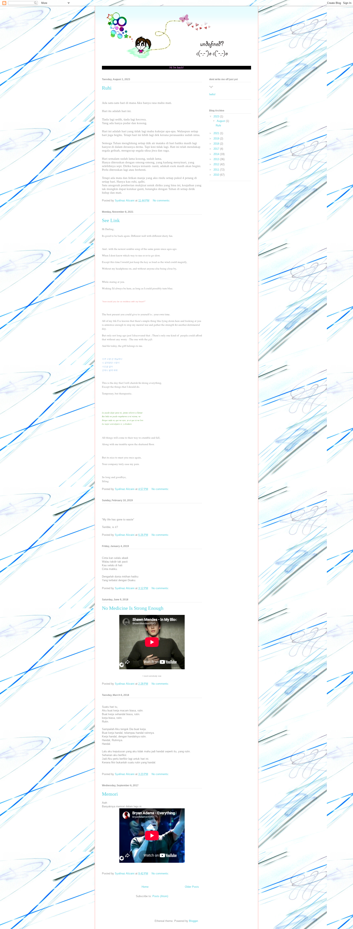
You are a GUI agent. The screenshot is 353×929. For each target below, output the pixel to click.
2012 (216, 164)
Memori (110, 794)
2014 (216, 154)
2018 (216, 143)
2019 (216, 138)
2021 (216, 133)
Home (145, 886)
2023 (216, 116)
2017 (216, 148)
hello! (212, 94)
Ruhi (107, 88)
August (221, 120)
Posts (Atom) (160, 896)
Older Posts (192, 886)
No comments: (162, 200)
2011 (216, 169)
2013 (216, 159)
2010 (216, 174)
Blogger (193, 920)
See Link (111, 220)
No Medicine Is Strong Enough (132, 608)
